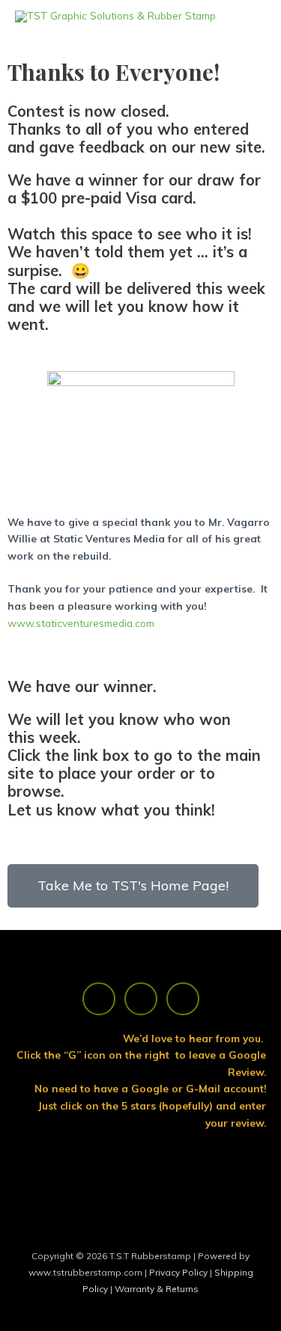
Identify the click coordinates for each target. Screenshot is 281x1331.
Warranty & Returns (157, 1288)
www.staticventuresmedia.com (80, 622)
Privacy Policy (179, 1272)
